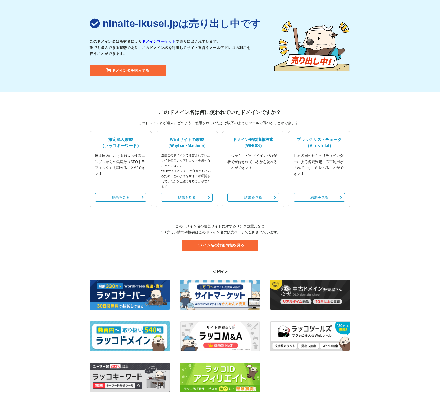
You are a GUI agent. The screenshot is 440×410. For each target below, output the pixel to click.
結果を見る (121, 197)
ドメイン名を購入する (130, 70)
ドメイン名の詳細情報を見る (220, 245)
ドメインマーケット (159, 41)
